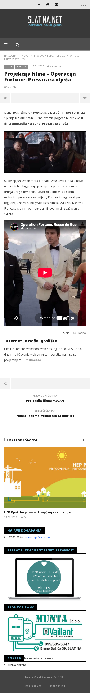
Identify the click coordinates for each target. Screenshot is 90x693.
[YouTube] (47, 4)
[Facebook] (39, 4)
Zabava (22, 66)
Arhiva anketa (17, 665)
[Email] (56, 4)
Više (84, 98)
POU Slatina (78, 333)
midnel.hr (33, 360)
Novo (25, 55)
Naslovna (10, 55)
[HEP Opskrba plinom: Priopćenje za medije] (45, 477)
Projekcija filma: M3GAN (45, 399)
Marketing (58, 685)
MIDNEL (59, 677)
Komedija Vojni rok (37, 537)
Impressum (33, 685)
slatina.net (56, 66)
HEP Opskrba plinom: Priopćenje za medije (37, 512)
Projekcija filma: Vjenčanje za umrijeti (45, 414)
